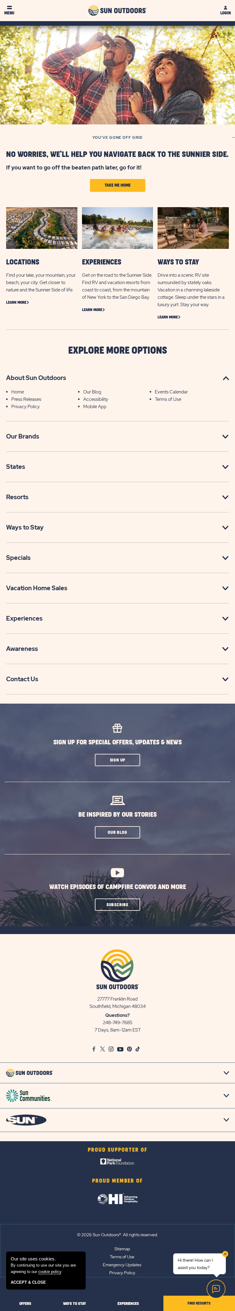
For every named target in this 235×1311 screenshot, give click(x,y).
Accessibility (95, 399)
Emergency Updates (122, 1264)
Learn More (16, 302)
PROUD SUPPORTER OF (117, 1150)
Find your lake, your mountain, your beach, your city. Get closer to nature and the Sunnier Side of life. (41, 282)
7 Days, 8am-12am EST (118, 1030)
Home (17, 392)
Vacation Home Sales (36, 588)
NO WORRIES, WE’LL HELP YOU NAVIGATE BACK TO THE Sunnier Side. (117, 154)
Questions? (117, 1015)
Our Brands (22, 436)
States (15, 467)
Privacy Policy (25, 407)
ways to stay (74, 1303)
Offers (25, 1303)
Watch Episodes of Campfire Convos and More (117, 887)
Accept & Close (28, 1282)
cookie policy (49, 1271)
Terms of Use (168, 399)
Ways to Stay (25, 527)
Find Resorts (199, 1303)
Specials (18, 558)
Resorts (17, 497)
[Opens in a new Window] (118, 1162)
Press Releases (26, 399)
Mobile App (94, 407)
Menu (9, 13)
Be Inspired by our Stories (117, 814)
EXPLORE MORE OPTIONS (117, 350)
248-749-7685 (117, 1023)
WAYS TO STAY (178, 262)
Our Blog (92, 392)
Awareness (22, 649)
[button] (117, 760)
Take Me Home (118, 185)
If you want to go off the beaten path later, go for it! (73, 167)
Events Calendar (171, 392)
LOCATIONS (22, 262)
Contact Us (22, 679)
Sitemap (122, 1249)
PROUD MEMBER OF (117, 1181)
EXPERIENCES (101, 262)
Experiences (24, 618)
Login (225, 13)
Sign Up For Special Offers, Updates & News (117, 742)
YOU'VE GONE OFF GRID (117, 137)
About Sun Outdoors (36, 378)
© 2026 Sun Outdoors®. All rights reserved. (117, 1234)
